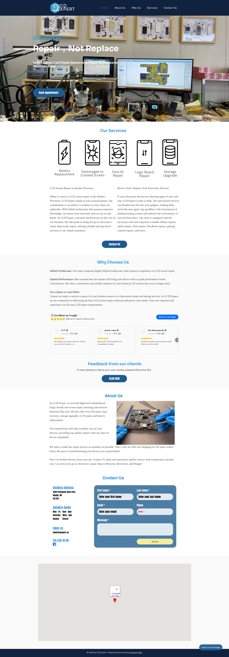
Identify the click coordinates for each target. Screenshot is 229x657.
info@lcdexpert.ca (61, 532)
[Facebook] (54, 544)
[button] (210, 647)
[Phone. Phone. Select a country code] (141, 511)
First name (103, 490)
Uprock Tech (136, 652)
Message (103, 520)
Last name (143, 490)
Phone (140, 505)
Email (101, 505)
